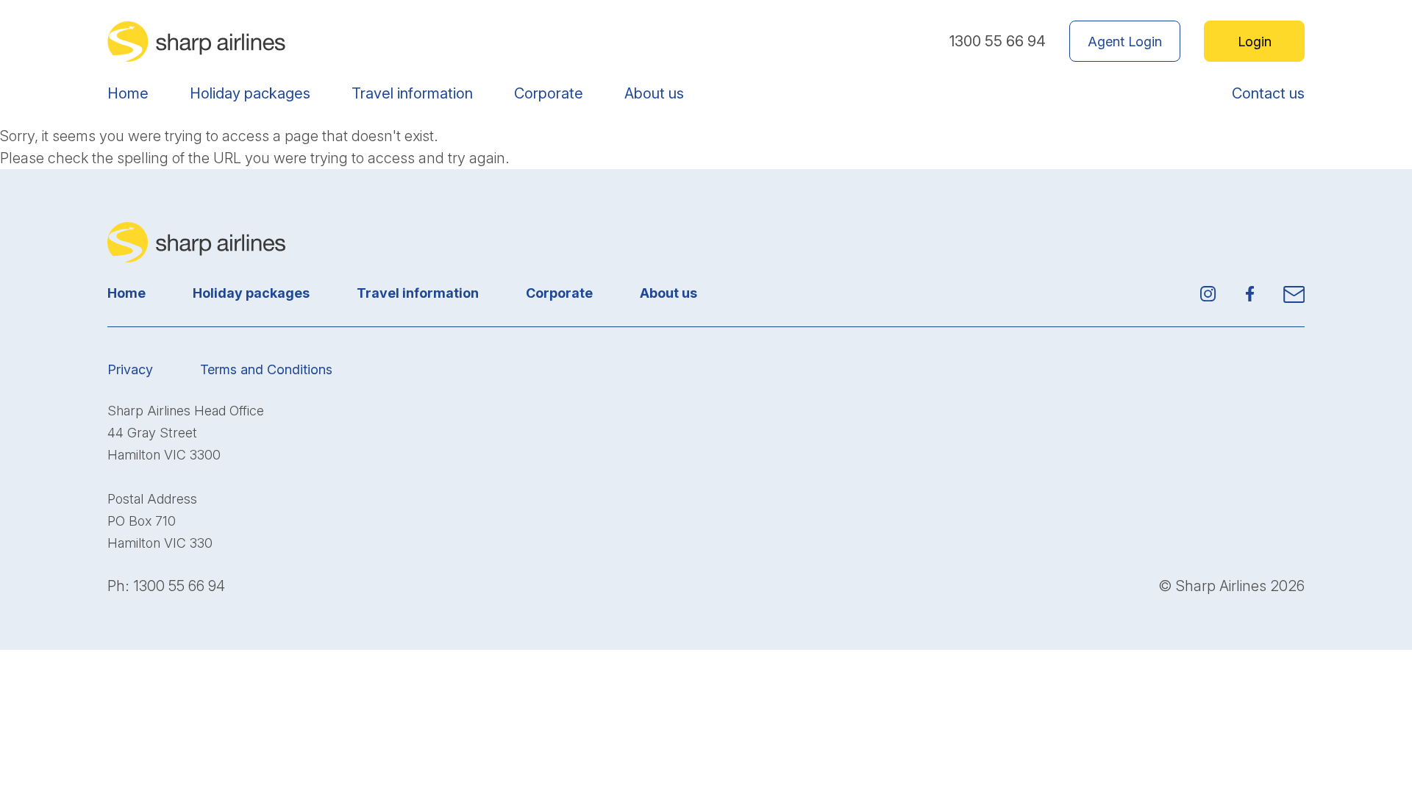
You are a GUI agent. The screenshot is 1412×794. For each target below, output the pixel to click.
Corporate (548, 93)
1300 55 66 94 (997, 41)
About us (654, 93)
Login (1255, 41)
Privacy (130, 369)
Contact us (1268, 93)
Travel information (412, 93)
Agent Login (1125, 41)
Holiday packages (250, 93)
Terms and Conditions (266, 369)
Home (128, 93)
